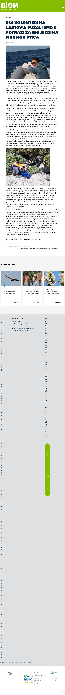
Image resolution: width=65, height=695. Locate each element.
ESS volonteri (14, 239)
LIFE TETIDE (27, 239)
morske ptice (33, 239)
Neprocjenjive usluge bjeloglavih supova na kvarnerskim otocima (9, 291)
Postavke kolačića (28, 662)
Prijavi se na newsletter (48, 469)
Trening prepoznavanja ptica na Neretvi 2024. (18, 246)
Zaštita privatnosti (18, 662)
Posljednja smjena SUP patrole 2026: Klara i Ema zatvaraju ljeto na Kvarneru (32, 291)
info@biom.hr (23, 324)
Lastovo (21, 239)
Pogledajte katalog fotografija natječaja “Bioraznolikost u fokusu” (53, 291)
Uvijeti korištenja (9, 662)
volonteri (40, 239)
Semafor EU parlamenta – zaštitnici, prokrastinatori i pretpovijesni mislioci (39, 248)
